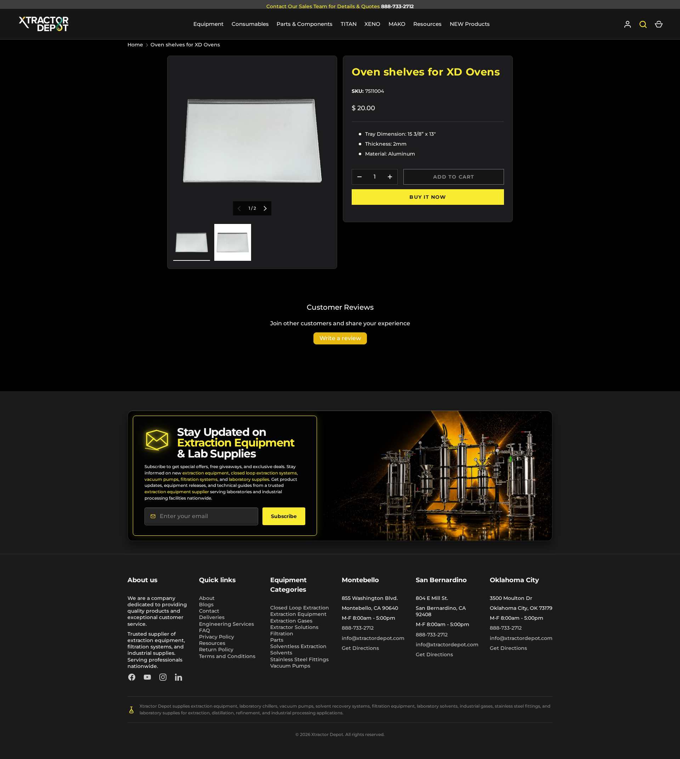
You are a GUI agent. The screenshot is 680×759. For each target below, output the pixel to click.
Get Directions (360, 648)
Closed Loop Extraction (299, 608)
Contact (209, 611)
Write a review (340, 338)
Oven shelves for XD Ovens (185, 44)
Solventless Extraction (298, 646)
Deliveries (212, 617)
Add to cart (453, 177)
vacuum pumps (161, 479)
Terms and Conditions (227, 656)
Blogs (206, 604)
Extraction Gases (291, 621)
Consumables (250, 24)
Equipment (208, 24)
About (207, 598)
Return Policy (216, 649)
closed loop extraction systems (264, 473)
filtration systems (199, 479)
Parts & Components (305, 24)
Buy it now (427, 197)
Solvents (281, 653)
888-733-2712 (397, 6)
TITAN (349, 24)
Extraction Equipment (298, 614)
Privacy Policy (216, 637)
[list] (252, 141)
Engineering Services (226, 624)
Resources (427, 24)
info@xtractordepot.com (373, 638)
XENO (372, 24)
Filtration (281, 633)
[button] (659, 24)
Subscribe (284, 516)
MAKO (397, 24)
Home (135, 44)
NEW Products (470, 24)
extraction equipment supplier (176, 491)
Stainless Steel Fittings (299, 659)
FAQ (204, 630)
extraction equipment (205, 473)
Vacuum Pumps (290, 666)
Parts (276, 640)
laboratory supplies (249, 479)
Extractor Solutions (294, 627)
